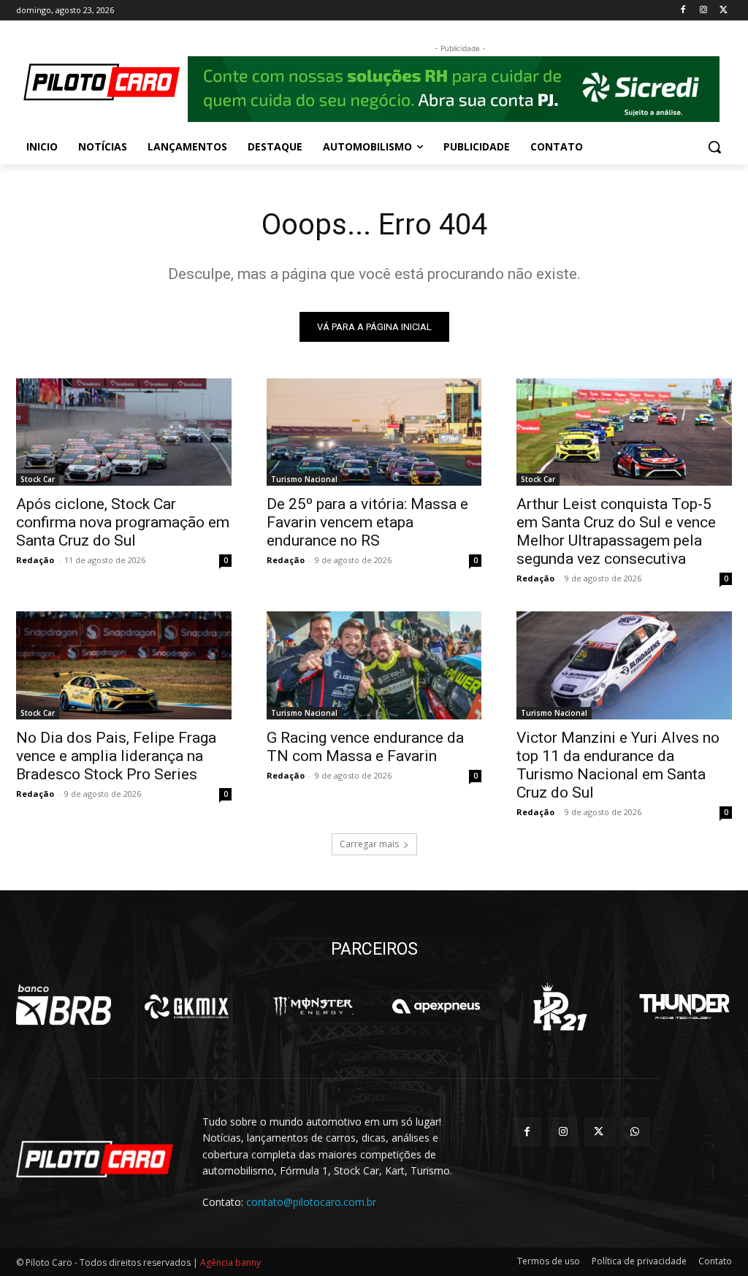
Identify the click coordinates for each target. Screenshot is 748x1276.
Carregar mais (369, 844)
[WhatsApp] (635, 1132)
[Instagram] (703, 10)
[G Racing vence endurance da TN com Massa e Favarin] (374, 665)
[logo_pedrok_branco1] (560, 1006)
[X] (723, 10)
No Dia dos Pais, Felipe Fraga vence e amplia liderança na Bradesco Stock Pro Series (116, 756)
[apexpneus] (436, 1006)
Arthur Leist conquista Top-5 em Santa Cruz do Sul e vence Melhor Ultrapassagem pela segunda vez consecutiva (616, 531)
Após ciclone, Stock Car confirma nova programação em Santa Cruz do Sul (122, 522)
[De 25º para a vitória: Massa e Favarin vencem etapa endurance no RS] (374, 432)
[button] (714, 146)
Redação (35, 559)
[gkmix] (187, 1006)
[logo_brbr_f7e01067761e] (63, 1006)
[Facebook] (683, 10)
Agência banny (230, 1262)
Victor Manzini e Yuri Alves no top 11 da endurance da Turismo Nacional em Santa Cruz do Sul (618, 765)
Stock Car (37, 479)
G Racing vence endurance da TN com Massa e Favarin (365, 747)
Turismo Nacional (304, 479)
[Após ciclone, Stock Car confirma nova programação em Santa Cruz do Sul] (124, 432)
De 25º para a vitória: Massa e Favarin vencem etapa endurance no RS (367, 522)
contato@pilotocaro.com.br (311, 1202)
